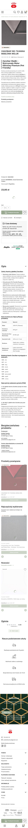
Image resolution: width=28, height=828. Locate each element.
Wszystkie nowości (6, 565)
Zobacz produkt (14, 500)
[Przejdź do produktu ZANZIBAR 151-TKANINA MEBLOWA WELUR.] (14, 478)
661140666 (4, 438)
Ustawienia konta (6, 769)
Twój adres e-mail (7, 708)
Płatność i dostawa (6, 778)
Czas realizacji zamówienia (8, 780)
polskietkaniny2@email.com (8, 451)
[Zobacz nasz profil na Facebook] (2, 746)
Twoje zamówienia (6, 767)
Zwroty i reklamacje (6, 756)
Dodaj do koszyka (13, 212)
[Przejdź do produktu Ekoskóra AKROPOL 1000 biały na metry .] (14, 582)
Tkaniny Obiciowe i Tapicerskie (17, 16)
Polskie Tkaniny (4, 16)
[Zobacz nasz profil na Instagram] (5, 746)
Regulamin (11, 715)
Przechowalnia (5, 771)
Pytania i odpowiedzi (7, 758)
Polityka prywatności (7, 789)
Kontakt (3, 795)
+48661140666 (5, 450)
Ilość (2, 205)
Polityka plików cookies (7, 786)
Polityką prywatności (16, 718)
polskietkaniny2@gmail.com (8, 439)
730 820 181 (7, 737)
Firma (2, 797)
